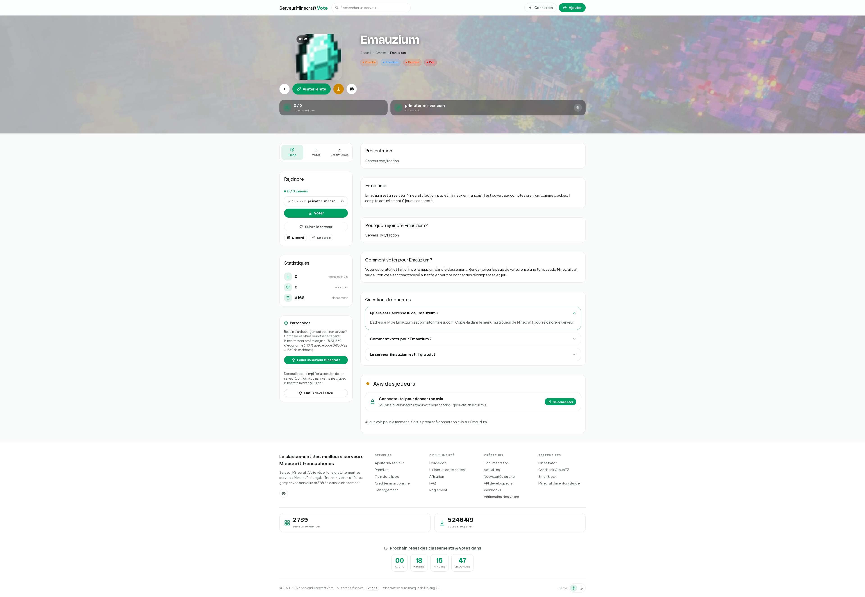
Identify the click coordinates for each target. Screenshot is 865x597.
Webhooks (492, 490)
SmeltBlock (547, 476)
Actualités (492, 470)
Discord (298, 237)
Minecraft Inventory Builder (559, 483)
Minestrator (547, 463)
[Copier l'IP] (578, 108)
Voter (316, 155)
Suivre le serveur (318, 227)
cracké (381, 53)
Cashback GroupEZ (553, 470)
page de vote (506, 269)
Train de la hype (387, 476)
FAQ (432, 483)
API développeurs (498, 483)
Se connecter (563, 402)
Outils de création (318, 393)
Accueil (365, 53)
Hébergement (386, 490)
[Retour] (284, 89)
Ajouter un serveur (389, 463)
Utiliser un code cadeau (448, 470)
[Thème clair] (573, 588)
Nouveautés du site (499, 476)
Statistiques (339, 155)
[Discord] (351, 89)
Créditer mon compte (392, 483)
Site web (324, 237)
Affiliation (436, 476)
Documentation (496, 463)
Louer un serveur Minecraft (318, 360)
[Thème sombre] (581, 588)
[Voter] (338, 89)
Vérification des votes (501, 497)
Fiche (292, 155)
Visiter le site (314, 89)
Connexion (437, 463)
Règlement (438, 490)
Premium (382, 470)
